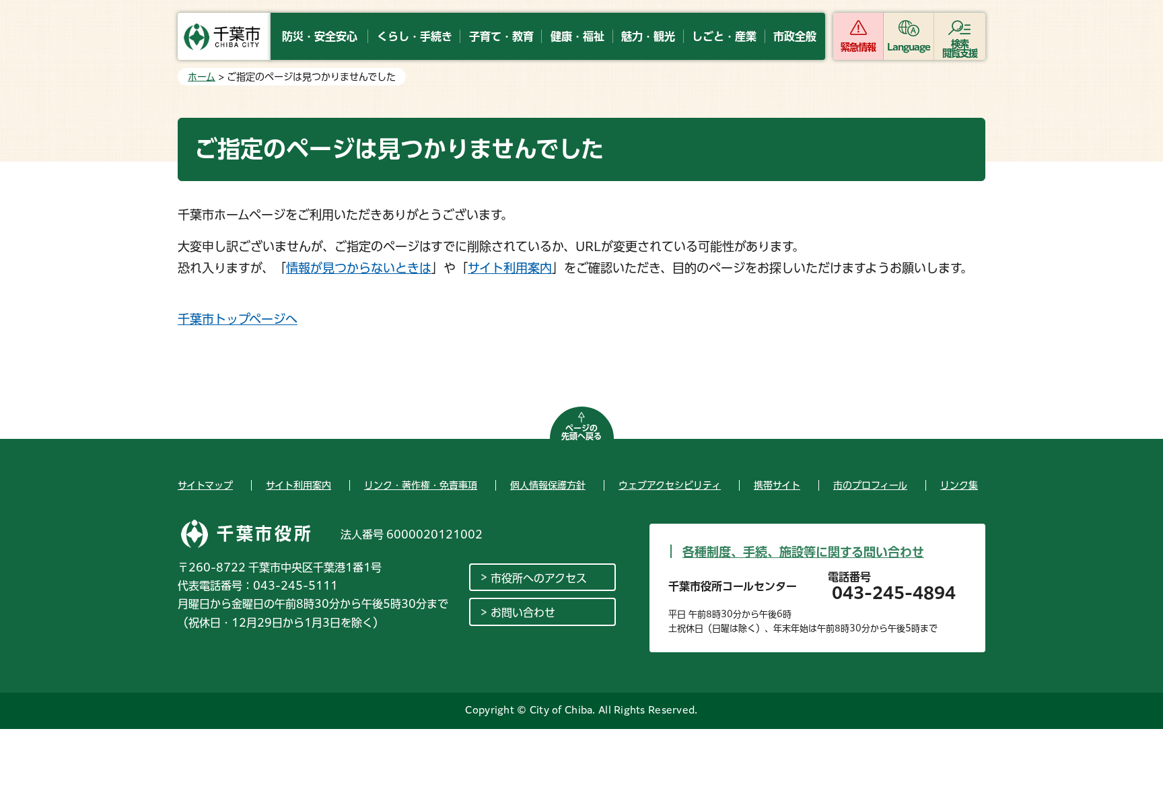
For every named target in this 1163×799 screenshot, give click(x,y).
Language (909, 47)
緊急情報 (858, 47)
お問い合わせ (523, 612)
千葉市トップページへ (237, 319)
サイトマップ (205, 485)
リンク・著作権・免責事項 (420, 485)
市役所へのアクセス (539, 578)
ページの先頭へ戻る (581, 432)
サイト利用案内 (510, 268)
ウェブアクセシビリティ (670, 485)
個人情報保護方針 (548, 485)
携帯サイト (777, 485)
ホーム (201, 76)
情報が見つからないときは (358, 268)
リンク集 (959, 485)
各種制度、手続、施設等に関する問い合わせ (803, 552)
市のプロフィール (870, 485)
